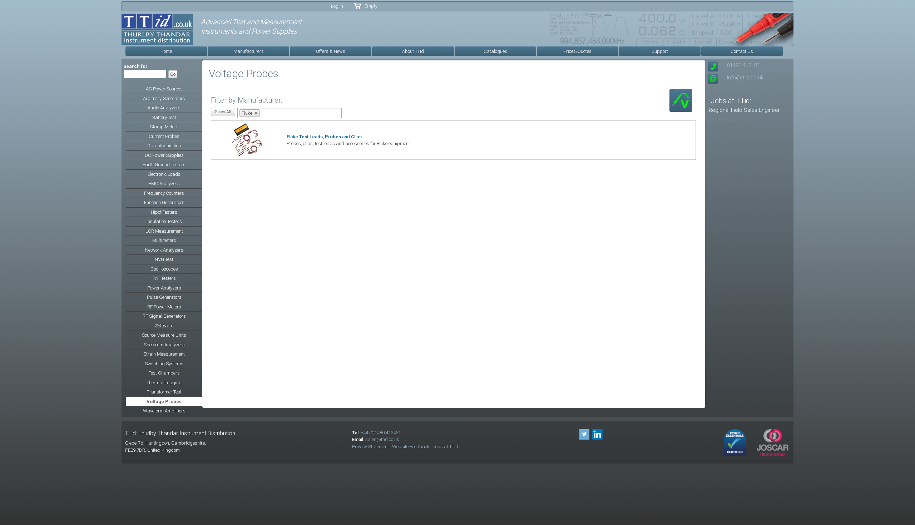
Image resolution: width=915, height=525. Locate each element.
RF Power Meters (164, 306)
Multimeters (164, 240)
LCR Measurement (164, 231)
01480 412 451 (744, 65)
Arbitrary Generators (164, 98)
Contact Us (742, 51)
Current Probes (164, 136)
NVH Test (164, 259)
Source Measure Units (164, 335)
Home (166, 51)
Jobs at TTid (445, 446)
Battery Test (164, 117)
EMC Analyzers (164, 183)
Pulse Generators (164, 297)
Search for (135, 66)
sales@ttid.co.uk (382, 439)
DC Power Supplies (164, 155)
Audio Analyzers (164, 107)
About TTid (413, 51)
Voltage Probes (164, 401)
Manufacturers (248, 51)
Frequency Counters (164, 193)
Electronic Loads (164, 174)
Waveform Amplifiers (164, 410)
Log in (337, 6)
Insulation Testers (164, 221)
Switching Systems (164, 363)
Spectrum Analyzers (164, 344)
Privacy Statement (370, 446)
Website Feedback (411, 446)
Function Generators (164, 202)
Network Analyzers (164, 250)
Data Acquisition (164, 145)
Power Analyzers (164, 288)
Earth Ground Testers (164, 164)
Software (164, 325)
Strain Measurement (164, 354)
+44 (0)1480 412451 (381, 432)
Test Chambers (164, 373)
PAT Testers (164, 278)
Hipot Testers (164, 212)
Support (660, 51)
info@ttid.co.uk (745, 77)
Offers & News (330, 51)
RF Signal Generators (164, 316)
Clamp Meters (164, 126)
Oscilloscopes (164, 269)
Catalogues (495, 51)
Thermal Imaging (164, 382)
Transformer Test (164, 392)
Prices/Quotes (577, 51)
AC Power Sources (164, 88)
